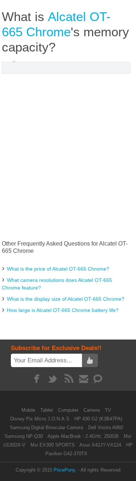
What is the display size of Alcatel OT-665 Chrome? (65, 299)
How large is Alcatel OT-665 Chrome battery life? (63, 310)
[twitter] (52, 378)
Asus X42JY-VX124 (100, 445)
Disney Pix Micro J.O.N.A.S (39, 419)
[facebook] (36, 378)
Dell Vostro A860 (105, 427)
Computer (69, 410)
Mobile (29, 410)
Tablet (47, 410)
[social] (98, 378)
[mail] (83, 378)
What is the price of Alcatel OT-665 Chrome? (58, 269)
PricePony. (65, 470)
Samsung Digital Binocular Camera (46, 427)
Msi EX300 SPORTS (52, 445)
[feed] (69, 378)
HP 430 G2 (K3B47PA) (98, 419)
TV (108, 410)
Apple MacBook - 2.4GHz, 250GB (83, 436)
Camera (92, 410)
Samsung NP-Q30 (24, 436)
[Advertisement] (68, 157)
